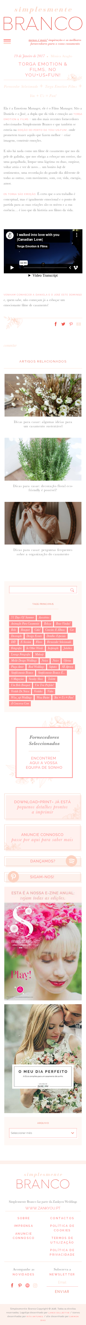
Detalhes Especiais (56, 636)
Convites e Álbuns (55, 630)
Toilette (51, 679)
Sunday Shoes (36, 679)
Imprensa (23, 1226)
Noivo (56, 660)
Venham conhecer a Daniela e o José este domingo (43, 294)
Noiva (45, 660)
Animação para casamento (25, 623)
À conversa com (20, 703)
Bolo (13, 630)
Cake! (37, 630)
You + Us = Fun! (43, 95)
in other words (34, 648)
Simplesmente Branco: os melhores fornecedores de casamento (43, 18)
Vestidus (38, 691)
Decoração (16, 636)
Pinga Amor (17, 666)
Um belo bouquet (20, 685)
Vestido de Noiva (20, 691)
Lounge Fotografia (20, 654)
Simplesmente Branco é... (51, 672)
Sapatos (53, 666)
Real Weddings (36, 666)
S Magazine (17, 679)
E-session (26, 642)
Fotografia (16, 648)
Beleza (47, 623)
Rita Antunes (35, 1316)
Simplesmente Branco (22, 672)
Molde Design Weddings (24, 660)
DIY (13, 642)
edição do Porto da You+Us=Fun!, (43, 130)
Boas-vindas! (63, 623)
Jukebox (67, 648)
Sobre (23, 1218)
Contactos (62, 1218)
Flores (39, 642)
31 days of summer (22, 617)
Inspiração (53, 648)
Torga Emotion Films (61, 86)
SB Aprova (67, 666)
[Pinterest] (19, 1285)
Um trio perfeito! (44, 685)
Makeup (39, 654)
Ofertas (67, 660)
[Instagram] (35, 1285)
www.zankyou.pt (42, 1208)
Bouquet (25, 630)
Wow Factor (43, 697)
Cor (72, 630)
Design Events (34, 636)
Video (50, 691)
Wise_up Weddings (21, 697)
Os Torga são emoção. (20, 194)
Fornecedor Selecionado (21, 86)
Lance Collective (59, 1313)
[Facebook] (12, 1285)
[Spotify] (27, 1285)
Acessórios (44, 617)
